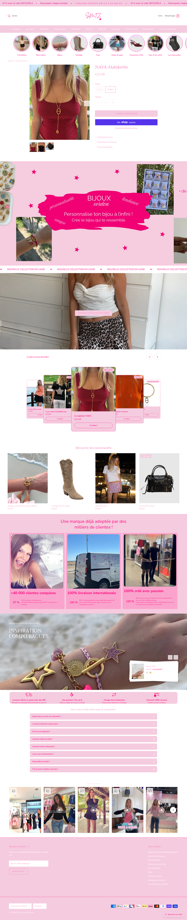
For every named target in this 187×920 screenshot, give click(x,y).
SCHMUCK (44, 29)
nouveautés (15, 29)
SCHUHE (89, 29)
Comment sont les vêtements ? (43, 746)
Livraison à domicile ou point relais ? (45, 724)
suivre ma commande (167, 29)
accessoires (115, 29)
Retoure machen (155, 876)
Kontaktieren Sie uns (156, 880)
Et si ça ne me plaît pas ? (41, 731)
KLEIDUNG (75, 29)
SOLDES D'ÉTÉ (131, 29)
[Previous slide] (150, 357)
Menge (98, 97)
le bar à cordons (60, 29)
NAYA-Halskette (21, 61)
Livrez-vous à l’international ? (43, 754)
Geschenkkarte (148, 29)
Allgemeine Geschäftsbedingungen (163, 852)
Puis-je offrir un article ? (41, 761)
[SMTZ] (93, 16)
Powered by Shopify (26, 912)
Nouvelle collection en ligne (93, 313)
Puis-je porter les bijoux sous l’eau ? (45, 769)
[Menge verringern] (98, 102)
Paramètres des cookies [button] (158, 884)
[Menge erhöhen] (113, 102)
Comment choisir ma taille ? (42, 739)
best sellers (30, 29)
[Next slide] (157, 357)
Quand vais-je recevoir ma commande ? (46, 716)
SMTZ (17, 912)
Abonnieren (18, 871)
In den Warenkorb (126, 113)
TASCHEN (102, 29)
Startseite (11, 61)
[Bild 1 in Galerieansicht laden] (60, 102)
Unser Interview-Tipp (157, 864)
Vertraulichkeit (154, 860)
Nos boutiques (154, 868)
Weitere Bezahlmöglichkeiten (126, 128)
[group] (21, 45)
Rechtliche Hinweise (156, 856)
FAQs (150, 872)
